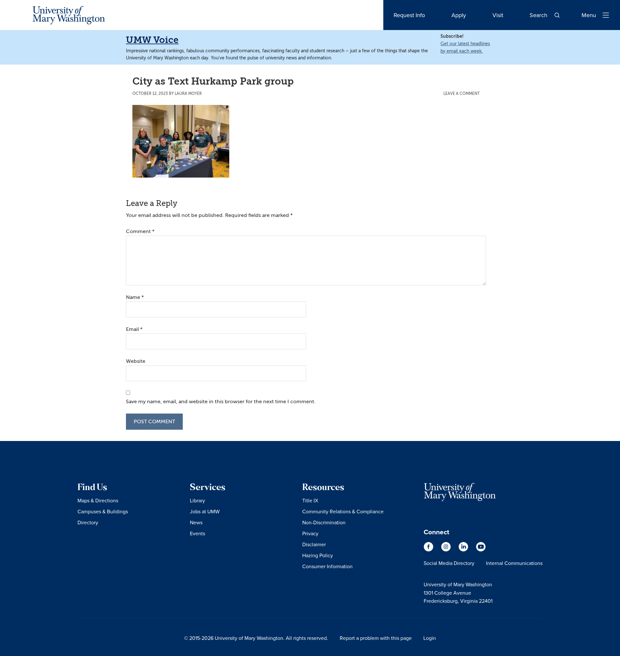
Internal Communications (514, 563)
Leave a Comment (461, 93)
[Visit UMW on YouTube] (481, 550)
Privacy (310, 533)
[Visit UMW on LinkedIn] (464, 550)
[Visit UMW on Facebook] (429, 550)
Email (134, 329)
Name (135, 297)
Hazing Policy (317, 555)
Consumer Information (327, 566)
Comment (140, 231)
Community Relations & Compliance (343, 511)
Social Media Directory (449, 563)
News (196, 522)
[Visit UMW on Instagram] (446, 550)
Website (135, 361)
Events (197, 533)
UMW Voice (152, 40)
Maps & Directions (98, 500)
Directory (88, 522)
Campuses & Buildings (103, 511)
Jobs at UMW (205, 511)
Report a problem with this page (376, 637)
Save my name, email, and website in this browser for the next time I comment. (220, 402)
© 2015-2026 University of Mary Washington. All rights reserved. (256, 637)
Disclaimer (314, 544)
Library (197, 500)
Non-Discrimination (324, 522)
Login (429, 637)
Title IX (310, 500)
